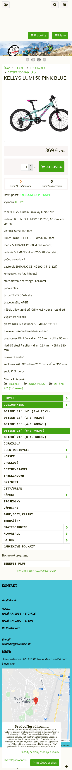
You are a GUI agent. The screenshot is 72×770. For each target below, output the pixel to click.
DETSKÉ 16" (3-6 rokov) (24, 418)
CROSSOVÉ (11, 463)
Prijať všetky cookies (45, 762)
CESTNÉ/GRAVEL (16, 469)
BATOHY (9, 540)
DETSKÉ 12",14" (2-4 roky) (27, 411)
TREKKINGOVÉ (14, 476)
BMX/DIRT (11, 482)
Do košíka (53, 166)
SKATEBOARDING (16, 527)
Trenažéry (12, 521)
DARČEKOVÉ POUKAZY (19, 546)
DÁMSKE (9, 495)
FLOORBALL (12, 534)
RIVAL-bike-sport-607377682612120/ (36, 570)
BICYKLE (13, 383)
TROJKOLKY (12, 501)
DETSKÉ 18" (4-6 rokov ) (25, 424)
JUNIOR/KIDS (36, 383)
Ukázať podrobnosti (15, 760)
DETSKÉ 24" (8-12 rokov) (25, 437)
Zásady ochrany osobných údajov (40, 752)
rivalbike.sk (9, 600)
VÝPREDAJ (11, 508)
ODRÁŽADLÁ (12, 443)
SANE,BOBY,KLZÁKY (18, 514)
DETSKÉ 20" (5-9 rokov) (24, 431)
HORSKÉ (9, 456)
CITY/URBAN (13, 488)
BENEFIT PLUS (15, 564)
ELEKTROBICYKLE (17, 450)
